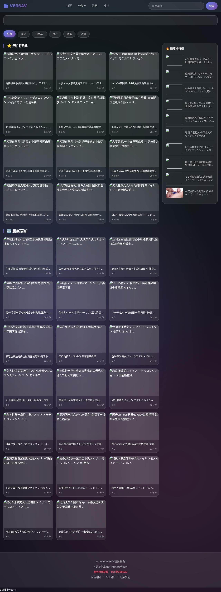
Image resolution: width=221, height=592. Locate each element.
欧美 (69, 34)
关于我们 (110, 577)
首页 (69, 5)
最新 (94, 5)
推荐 (106, 5)
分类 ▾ (82, 5)
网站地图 (96, 577)
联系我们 (125, 577)
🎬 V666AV (15, 5)
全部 (9, 33)
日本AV (39, 34)
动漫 (83, 34)
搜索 (211, 6)
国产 (55, 34)
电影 (23, 34)
